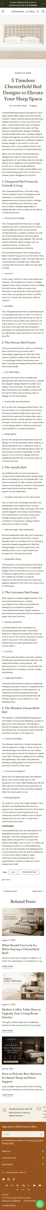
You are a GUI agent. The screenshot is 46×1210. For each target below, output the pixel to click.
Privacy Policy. (8, 1143)
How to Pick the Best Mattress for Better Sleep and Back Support (22, 1077)
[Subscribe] (41, 1134)
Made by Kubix (23, 1197)
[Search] (37, 11)
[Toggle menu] (2, 11)
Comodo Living (9, 1197)
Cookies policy (9, 1205)
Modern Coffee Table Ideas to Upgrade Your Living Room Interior (21, 1013)
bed (13, 872)
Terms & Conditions (11, 1200)
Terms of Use (36, 1140)
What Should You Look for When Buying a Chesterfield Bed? (20, 949)
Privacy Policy (30, 1200)
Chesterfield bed (29, 872)
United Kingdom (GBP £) (15, 1172)
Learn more (7, 966)
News (34, 105)
